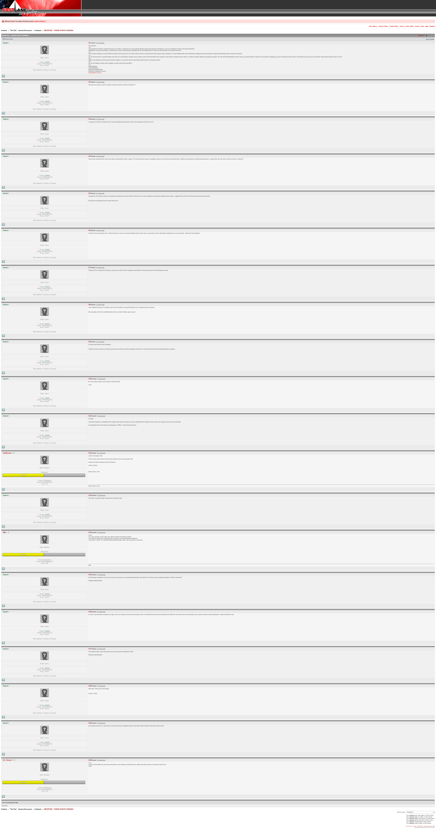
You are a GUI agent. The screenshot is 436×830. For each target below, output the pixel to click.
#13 (89, 495)
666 (4, 532)
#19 (89, 723)
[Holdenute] (44, 464)
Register (42, 21)
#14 (89, 532)
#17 (89, 649)
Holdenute (7, 453)
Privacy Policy (383, 26)
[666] (44, 543)
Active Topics (409, 26)
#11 (89, 416)
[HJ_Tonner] (44, 771)
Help (422, 26)
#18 (89, 686)
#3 (89, 119)
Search (417, 26)
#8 (89, 305)
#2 (89, 82)
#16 (89, 612)
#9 (89, 342)
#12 (89, 453)
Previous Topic (8, 39)
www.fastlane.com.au (95, 73)
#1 (89, 43)
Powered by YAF (410, 826)
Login (36, 21)
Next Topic (429, 39)
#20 (89, 760)
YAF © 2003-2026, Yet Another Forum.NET (425, 826)
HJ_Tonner (7, 760)
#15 (89, 575)
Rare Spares (373, 26)
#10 (89, 379)
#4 (89, 156)
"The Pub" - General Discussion (21, 30)
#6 (89, 230)
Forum (402, 26)
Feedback (38, 30)
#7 (89, 267)
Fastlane (4, 30)
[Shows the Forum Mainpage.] (218, 8)
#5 (89, 193)
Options (420, 35)
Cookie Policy (393, 26)
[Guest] (44, 53)
